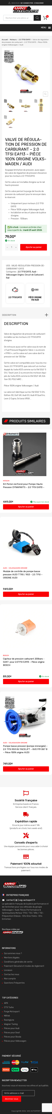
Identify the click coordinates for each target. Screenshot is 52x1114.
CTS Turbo (9, 1007)
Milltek (7, 1016)
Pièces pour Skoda (12, 1037)
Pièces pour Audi (11, 1028)
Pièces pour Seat (12, 1032)
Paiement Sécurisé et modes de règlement (24, 966)
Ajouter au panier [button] (26, 507)
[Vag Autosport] (26, 13)
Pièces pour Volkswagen (15, 1041)
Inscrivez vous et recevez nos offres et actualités (25, 1085)
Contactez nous (11, 974)
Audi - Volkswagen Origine (15, 568)
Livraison (8, 970)
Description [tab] (9, 315)
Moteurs (13, 40)
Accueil (5, 40)
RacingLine (9, 1020)
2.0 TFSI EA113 (24, 40)
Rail (7, 278)
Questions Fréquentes (14, 983)
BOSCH (6, 655)
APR (6, 1003)
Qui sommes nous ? (13, 953)
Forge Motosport (12, 1011)
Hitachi (6, 481)
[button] (45, 94)
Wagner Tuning (11, 1024)
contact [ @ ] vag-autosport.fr (20, 900)
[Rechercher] (37, 18)
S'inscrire (39, 3)
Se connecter (27, 3)
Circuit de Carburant (34, 275)
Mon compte (10, 978)
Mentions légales (11, 957)
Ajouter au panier (34, 247)
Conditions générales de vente (18, 962)
